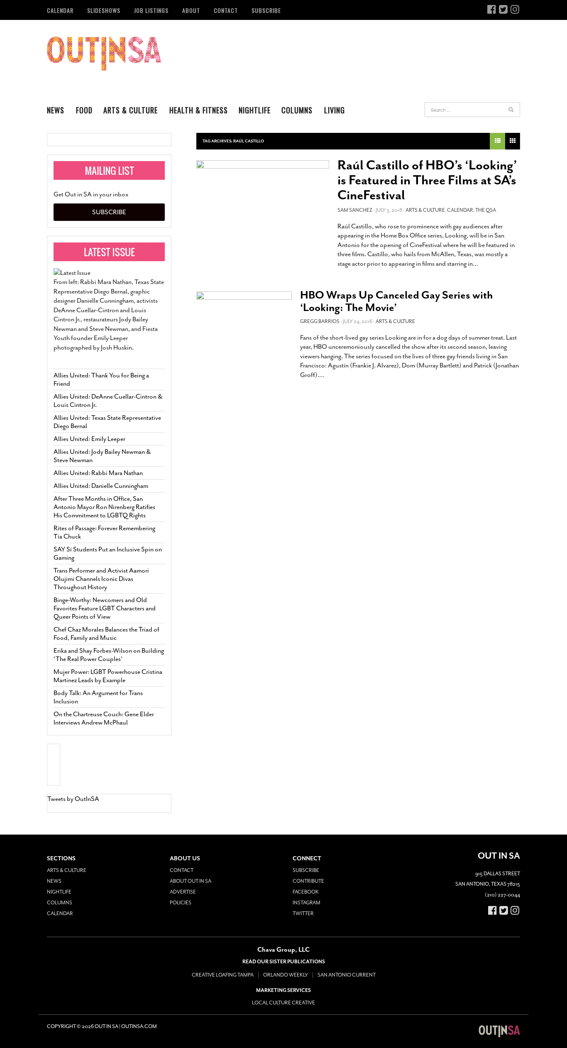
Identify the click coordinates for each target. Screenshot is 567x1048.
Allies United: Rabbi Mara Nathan (98, 473)
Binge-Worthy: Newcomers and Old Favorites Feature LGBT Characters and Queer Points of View (105, 608)
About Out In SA (190, 881)
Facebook (306, 892)
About (191, 10)
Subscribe (266, 10)
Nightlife (255, 110)
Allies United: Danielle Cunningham (101, 486)
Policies (180, 902)
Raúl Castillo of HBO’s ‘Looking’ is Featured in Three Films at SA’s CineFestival (427, 180)
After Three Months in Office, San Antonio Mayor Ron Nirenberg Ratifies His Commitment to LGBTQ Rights (104, 507)
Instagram (306, 902)
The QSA (485, 210)
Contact (226, 10)
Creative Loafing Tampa (223, 975)
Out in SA (104, 53)
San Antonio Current (347, 975)
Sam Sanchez (354, 210)
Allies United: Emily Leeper (89, 439)
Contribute (308, 881)
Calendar (60, 10)
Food (84, 110)
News (55, 110)
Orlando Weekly (285, 975)
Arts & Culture (130, 110)
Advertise (183, 892)
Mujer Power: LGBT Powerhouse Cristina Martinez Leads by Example (108, 676)
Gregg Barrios (320, 321)
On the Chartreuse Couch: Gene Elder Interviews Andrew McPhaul (104, 718)
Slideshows (103, 10)
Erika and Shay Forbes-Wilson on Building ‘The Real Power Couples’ (109, 654)
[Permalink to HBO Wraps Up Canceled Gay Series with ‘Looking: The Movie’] (244, 318)
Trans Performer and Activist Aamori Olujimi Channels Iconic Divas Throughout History (101, 578)
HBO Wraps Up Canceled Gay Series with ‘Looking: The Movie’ (396, 301)
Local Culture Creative (283, 1002)
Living (334, 110)
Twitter (303, 913)
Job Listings (151, 10)
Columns (297, 110)
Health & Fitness (198, 110)
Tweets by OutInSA (73, 799)
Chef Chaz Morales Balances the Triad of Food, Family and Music (106, 633)
